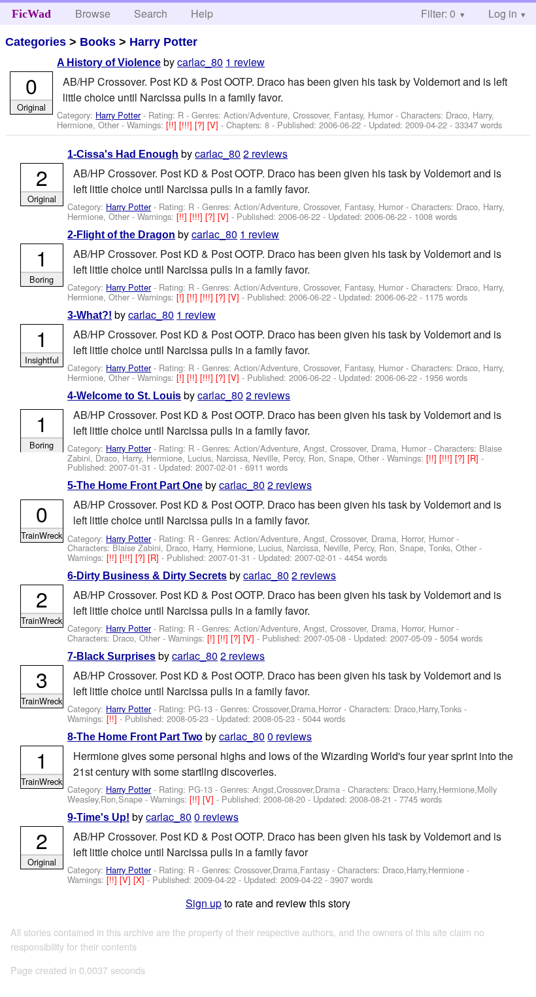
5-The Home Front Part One (135, 485)
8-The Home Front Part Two (135, 736)
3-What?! (89, 315)
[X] (140, 879)
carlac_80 (200, 61)
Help (202, 13)
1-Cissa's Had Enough (122, 154)
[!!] (172, 124)
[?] (201, 124)
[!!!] (187, 124)
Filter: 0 (438, 13)
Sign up (204, 903)
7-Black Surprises (111, 656)
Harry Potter (163, 41)
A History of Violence (109, 62)
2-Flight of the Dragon (121, 234)
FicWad (31, 13)
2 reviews (265, 153)
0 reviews (289, 736)
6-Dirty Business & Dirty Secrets (147, 575)
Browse (92, 13)
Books (98, 41)
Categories (35, 41)
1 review (245, 61)
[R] (474, 458)
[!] (181, 297)
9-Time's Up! (98, 817)
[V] (214, 124)
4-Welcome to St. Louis (124, 395)
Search (150, 13)
